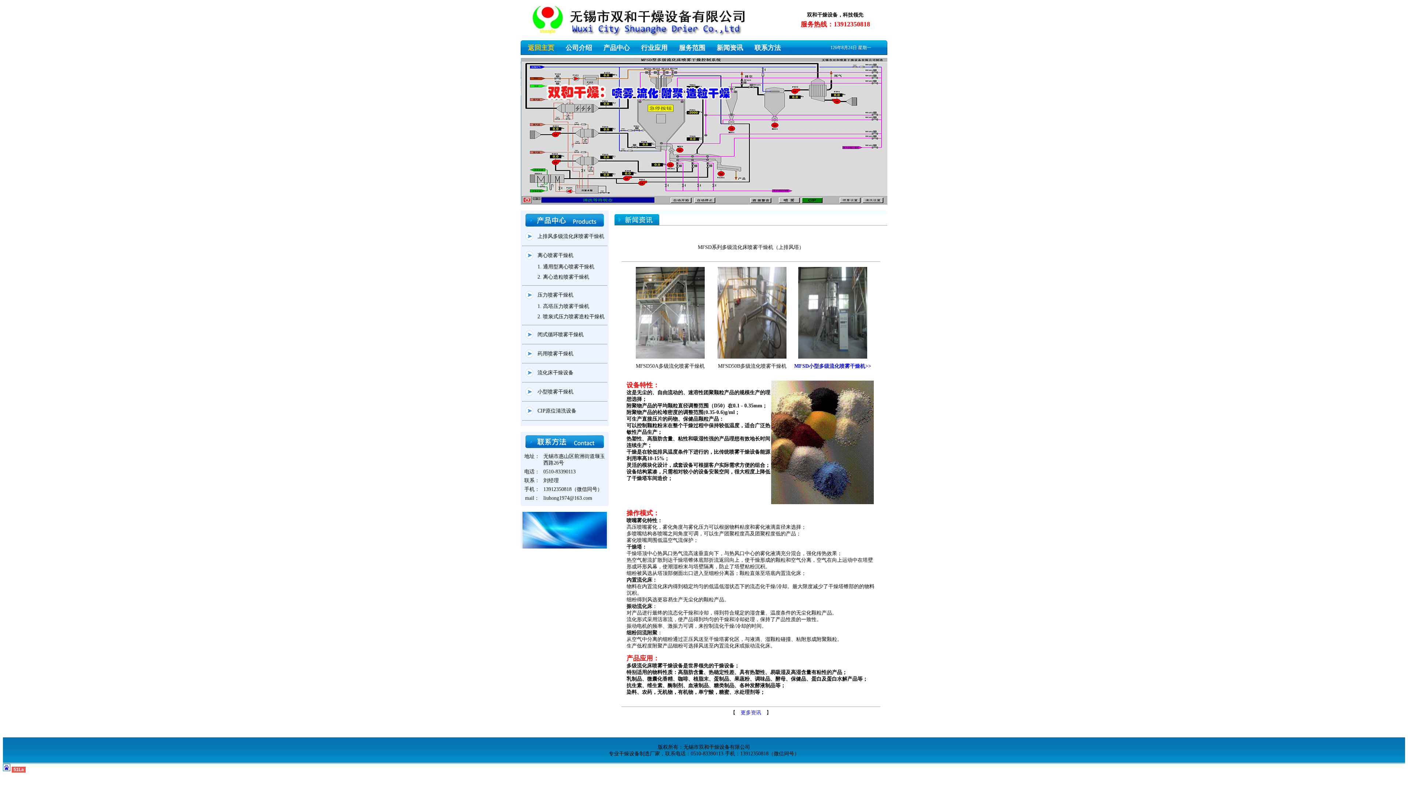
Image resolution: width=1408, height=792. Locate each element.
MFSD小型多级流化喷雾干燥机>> (832, 366)
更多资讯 (751, 712)
